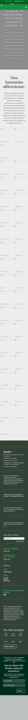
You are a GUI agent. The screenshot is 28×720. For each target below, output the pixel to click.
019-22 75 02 (8, 1)
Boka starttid (9, 646)
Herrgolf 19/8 (7, 466)
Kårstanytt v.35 (7, 460)
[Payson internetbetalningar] (8, 538)
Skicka (19, 691)
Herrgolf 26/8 (7, 458)
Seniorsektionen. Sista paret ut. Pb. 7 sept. (14, 454)
